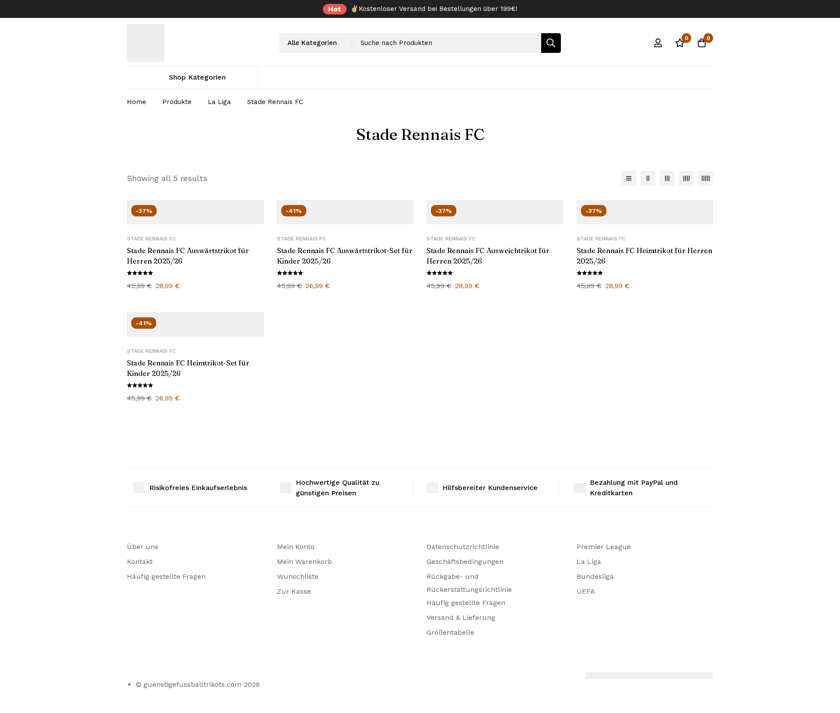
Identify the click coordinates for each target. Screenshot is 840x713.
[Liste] (628, 178)
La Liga (219, 102)
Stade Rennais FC (151, 239)
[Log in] (658, 43)
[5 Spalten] (705, 178)
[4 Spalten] (686, 178)
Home (136, 102)
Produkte (177, 102)
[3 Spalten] (667, 178)
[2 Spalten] (647, 178)
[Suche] (551, 43)
